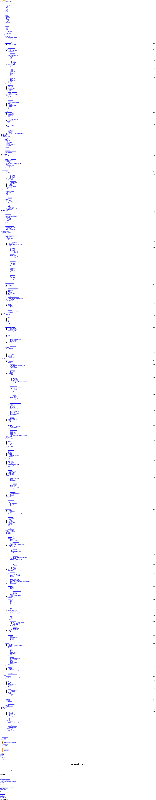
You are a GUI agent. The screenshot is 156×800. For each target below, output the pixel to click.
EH (8, 333)
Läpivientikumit (8, 458)
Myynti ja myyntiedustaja (5, 779)
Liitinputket (7, 164)
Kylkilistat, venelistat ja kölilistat (14, 722)
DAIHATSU (7, 10)
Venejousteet (10, 731)
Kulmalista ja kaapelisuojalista (14, 201)
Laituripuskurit (8, 219)
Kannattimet (10, 86)
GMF (9, 317)
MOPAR (7, 19)
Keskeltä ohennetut (14, 340)
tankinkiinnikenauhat (12, 293)
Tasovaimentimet (11, 357)
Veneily (3, 708)
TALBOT (7, 29)
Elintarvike (7, 140)
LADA (6, 15)
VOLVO (7, 32)
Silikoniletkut (10, 185)
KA (8, 318)
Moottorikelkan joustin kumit (13, 203)
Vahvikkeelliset (13, 181)
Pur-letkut (10, 81)
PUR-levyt (7, 150)
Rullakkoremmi (13, 543)
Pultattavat (12, 308)
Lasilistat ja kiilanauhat (12, 92)
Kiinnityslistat (10, 721)
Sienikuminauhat (13, 414)
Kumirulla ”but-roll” (14, 307)
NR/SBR (7, 147)
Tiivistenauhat (8, 228)
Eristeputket (7, 211)
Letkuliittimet (10, 713)
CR (6, 139)
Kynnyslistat (7, 217)
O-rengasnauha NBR (14, 652)
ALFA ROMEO (8, 5)
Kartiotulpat (10, 667)
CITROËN (7, 9)
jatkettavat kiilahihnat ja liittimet (16, 45)
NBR (11, 651)
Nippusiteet (10, 103)
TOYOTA (7, 30)
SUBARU (7, 27)
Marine (9, 353)
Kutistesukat (10, 100)
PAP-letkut (12, 54)
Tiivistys (7, 126)
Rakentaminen (8, 532)
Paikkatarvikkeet (11, 113)
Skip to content (3, 0)
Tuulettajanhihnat (11, 48)
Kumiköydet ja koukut (12, 240)
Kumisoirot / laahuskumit (10, 144)
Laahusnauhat (8, 218)
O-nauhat (12, 660)
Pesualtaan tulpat (8, 187)
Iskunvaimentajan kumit (12, 37)
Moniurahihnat (11, 46)
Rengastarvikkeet (8, 112)
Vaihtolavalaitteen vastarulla (13, 311)
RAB (9, 323)
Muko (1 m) (12, 254)
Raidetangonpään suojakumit (13, 41)
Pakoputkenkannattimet (12, 39)
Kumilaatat (7, 143)
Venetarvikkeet (8, 720)
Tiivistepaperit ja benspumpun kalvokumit (13, 696)
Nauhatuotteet (5, 210)
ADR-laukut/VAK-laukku (13, 288)
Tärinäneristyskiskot (12, 328)
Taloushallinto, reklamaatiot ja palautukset (8, 781)
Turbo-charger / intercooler (13, 82)
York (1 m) (12, 63)
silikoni (14, 62)
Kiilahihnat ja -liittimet (12, 44)
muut (6, 286)
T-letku (11, 280)
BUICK (7, 8)
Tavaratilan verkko (11, 107)
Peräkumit (10, 305)
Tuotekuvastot (5, 737)
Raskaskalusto (5, 233)
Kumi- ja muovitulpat (9, 438)
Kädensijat (4, 135)
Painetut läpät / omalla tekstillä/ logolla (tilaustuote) (20, 581)
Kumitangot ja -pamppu (12, 202)
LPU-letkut (12, 176)
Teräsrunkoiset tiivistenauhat (10, 227)
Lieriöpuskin (10, 350)
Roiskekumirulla (11, 299)
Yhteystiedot (4, 745)
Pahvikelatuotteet (5, 231)
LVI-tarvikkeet (5, 170)
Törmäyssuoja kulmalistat (10, 229)
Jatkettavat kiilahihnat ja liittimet (19, 365)
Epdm (14, 263)
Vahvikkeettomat (13, 182)
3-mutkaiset (12, 71)
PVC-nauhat (7, 221)
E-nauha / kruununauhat (15, 658)
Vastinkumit (7, 302)
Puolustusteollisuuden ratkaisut (10, 742)
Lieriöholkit (10, 87)
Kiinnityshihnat (8, 214)
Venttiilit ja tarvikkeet (12, 115)
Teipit (9, 108)
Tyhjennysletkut (8, 168)
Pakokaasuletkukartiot (9, 165)
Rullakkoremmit (11, 243)
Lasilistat (7, 220)
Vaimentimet (7, 351)
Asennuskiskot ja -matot (10, 327)
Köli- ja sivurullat (11, 730)
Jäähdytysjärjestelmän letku (13, 55)
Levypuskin (10, 349)
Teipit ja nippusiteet (9, 209)
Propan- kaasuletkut (14, 489)
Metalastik (10, 356)
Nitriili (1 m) (12, 78)
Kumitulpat (10, 668)
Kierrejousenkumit (11, 38)
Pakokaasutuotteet (11, 714)
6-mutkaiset (12, 73)
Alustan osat (7, 36)
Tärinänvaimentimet (9, 123)
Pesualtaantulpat (11, 494)
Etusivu (3, 736)
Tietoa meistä (6, 750)
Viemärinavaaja (11, 495)
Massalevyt (10, 128)
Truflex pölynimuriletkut (12, 186)
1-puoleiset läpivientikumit (15, 670)
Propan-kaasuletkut (11, 183)
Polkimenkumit (11, 89)
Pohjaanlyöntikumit (11, 40)
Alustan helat (10, 85)
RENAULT (7, 23)
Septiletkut (10, 715)
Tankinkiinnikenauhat (12, 105)
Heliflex (9, 172)
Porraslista (12, 505)
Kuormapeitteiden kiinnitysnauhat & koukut (13, 215)
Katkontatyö (4, 707)
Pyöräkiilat (10, 104)
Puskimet (7, 347)
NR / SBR (10, 452)
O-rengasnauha (11, 130)
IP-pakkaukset (5, 134)
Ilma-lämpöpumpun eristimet (18, 622)
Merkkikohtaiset (8, 83)
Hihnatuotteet (8, 43)
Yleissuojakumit (11, 122)
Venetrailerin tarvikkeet (9, 728)
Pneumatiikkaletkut (9, 166)
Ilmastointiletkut (11, 51)
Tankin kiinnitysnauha (9, 226)
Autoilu (6, 360)
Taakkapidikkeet (11, 207)
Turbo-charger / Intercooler (15, 403)
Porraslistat (10, 198)
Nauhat (6, 508)
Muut (6, 95)
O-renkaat (10, 132)
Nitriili (6, 146)
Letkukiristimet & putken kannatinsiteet (15, 467)
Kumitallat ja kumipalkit (12, 289)
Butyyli (6, 138)
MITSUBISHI (8, 18)
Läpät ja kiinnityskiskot (12, 296)
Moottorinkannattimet (9, 283)
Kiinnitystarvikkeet (9, 238)
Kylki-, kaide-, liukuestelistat (11, 216)
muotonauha (7, 284)
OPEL (6, 21)
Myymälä (2, 777)
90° (11, 74)
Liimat (6, 193)
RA (8, 322)
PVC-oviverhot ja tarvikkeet (10, 151)
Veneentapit (10, 725)
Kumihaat (10, 97)
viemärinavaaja (8, 188)
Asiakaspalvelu (3, 776)
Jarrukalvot (7, 237)
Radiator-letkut (13, 259)
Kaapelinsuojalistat (9, 212)
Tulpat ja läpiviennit (9, 665)
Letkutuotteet (8, 49)
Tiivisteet (7, 641)
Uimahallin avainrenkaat (12, 208)
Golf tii (9, 200)
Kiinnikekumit (10, 96)
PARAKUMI (8, 148)
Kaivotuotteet (10, 178)
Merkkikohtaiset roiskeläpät (13, 119)
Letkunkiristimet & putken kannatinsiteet (13, 163)
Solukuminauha (13, 663)
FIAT (6, 11)
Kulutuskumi (10, 445)
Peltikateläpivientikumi (12, 674)
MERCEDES (8, 17)
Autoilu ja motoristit (6, 34)
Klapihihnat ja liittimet (9, 191)
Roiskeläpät (7, 116)
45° (11, 72)
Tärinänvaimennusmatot (12, 329)
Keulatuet (10, 729)
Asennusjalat (7, 315)
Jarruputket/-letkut (11, 64)
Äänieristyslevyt (11, 127)
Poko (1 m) (12, 79)
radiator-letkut (13, 57)
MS (8, 320)
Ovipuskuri (10, 205)
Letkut (6, 171)
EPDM (6, 141)
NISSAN (7, 20)
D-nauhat (12, 657)
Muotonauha (10, 570)
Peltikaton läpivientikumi (10, 531)
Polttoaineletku (11, 76)
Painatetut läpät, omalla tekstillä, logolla (15, 298)
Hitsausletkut (7, 155)
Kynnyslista (10, 197)
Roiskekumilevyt (8, 152)
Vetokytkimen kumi (9, 312)
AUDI (6, 6)
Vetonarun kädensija (12, 727)
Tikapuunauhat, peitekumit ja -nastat (15, 244)
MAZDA (7, 16)
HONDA (7, 14)
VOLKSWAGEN (8, 31)
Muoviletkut (10, 179)
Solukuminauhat (8, 225)
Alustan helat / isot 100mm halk (11, 235)
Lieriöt (6, 336)
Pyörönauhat (7, 222)
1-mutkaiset (12, 69)
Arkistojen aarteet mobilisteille (8, 3)
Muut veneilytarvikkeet (9, 716)
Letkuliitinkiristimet (11, 65)
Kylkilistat (10, 101)
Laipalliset (12, 343)
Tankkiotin (10, 106)
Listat (6, 194)
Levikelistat (10, 93)
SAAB (6, 24)
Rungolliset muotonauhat (13, 94)
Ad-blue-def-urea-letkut (14, 478)
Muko (11, 56)
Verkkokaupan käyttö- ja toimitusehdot (7, 787)
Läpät (9, 118)
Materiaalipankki (3, 797)
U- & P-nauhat (8, 230)
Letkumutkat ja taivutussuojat (13, 67)
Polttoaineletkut (13, 80)
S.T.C (9, 334)
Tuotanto (4, 738)
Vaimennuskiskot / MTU (12, 330)
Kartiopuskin (10, 348)
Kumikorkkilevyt (8, 142)
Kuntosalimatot (8, 145)
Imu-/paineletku (8, 158)
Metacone (10, 355)
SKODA (7, 26)
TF (8, 325)
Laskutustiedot (3, 789)
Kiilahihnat (12, 364)
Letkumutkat (7, 162)
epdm (14, 61)
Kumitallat (10, 98)
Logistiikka (2, 782)
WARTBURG (8, 33)
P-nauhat (12, 661)
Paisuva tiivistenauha (9, 530)
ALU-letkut (12, 53)
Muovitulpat (10, 673)
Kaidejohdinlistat (11, 195)
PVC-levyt (10, 184)
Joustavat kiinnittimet (9, 331)
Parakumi (10, 453)
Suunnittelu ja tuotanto (4, 780)
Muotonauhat (8, 90)
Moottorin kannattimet (12, 569)
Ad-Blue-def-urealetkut (12, 50)
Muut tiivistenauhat (14, 659)
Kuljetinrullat (10, 498)
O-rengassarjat (10, 131)
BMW (6, 7)
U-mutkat (12, 75)
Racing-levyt (10, 120)
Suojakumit (7, 121)
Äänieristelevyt (11, 644)
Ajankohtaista (5, 744)
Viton (11, 654)
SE (8, 324)
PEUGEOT (7, 22)
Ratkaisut (4, 739)
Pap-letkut (12, 372)
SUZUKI (7, 28)
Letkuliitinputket (11, 66)
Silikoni (11, 58)
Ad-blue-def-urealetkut (14, 374)
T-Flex (9, 335)
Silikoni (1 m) (13, 261)
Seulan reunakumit (9, 223)
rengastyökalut (11, 114)
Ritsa (9, 206)
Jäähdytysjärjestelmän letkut (10, 159)
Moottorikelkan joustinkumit (13, 102)
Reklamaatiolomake (4, 788)
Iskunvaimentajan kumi (9, 236)
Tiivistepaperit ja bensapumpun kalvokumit (16, 133)
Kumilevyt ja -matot (6, 136)
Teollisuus (4, 358)
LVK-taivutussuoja (14, 671)
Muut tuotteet (5, 189)
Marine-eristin (10, 723)
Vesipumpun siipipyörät (12, 726)
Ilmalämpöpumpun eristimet (15, 339)
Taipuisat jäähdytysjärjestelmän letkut (17, 59)
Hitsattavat (10, 304)
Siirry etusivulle (78, 766)
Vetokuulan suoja (11, 109)
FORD (6, 12)
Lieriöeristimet (10, 337)
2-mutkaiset (12, 70)
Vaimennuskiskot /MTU (15, 613)
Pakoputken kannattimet (10, 111)
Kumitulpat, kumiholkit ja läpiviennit (15, 645)
